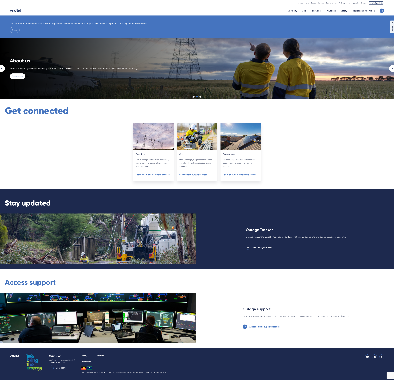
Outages (331, 11)
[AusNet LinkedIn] (374, 357)
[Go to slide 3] (200, 97)
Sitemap (100, 356)
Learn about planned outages (363, 76)
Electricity (292, 11)
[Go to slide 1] (194, 97)
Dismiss (15, 30)
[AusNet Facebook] (381, 357)
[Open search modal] (382, 11)
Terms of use (86, 361)
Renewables (316, 11)
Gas (304, 11)
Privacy (84, 356)
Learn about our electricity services (153, 174)
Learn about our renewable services (240, 174)
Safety (344, 11)
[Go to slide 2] (197, 97)
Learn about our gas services (193, 174)
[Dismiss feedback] (392, 22)
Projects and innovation (363, 11)
